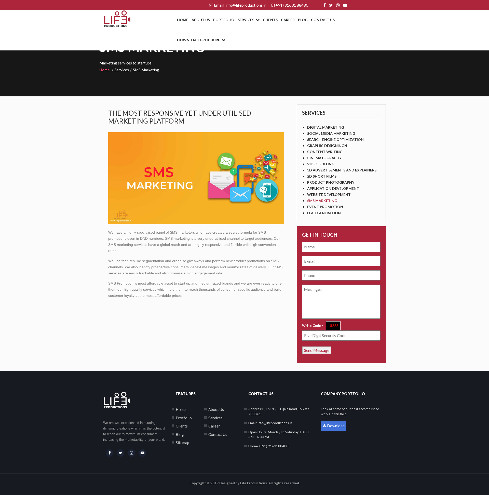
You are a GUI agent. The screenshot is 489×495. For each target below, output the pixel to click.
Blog (180, 434)
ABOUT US (201, 20)
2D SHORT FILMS (321, 176)
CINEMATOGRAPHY (324, 158)
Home (104, 70)
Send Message (316, 350)
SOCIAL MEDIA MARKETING (331, 133)
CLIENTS (270, 20)
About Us (216, 409)
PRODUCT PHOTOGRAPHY (330, 182)
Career (214, 426)
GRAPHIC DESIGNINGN (327, 145)
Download (335, 425)
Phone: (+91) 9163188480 (268, 446)
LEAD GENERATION (324, 213)
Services (215, 418)
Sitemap (182, 442)
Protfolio (184, 418)
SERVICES (246, 20)
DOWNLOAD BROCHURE (199, 40)
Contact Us (217, 434)
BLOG (303, 20)
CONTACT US (323, 20)
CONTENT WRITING (325, 152)
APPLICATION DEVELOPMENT (333, 188)
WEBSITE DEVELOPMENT (329, 194)
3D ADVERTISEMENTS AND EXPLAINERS (341, 170)
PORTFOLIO (223, 20)
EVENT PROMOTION (325, 207)
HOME (182, 20)
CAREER (288, 20)
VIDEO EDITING (320, 164)
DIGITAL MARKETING (325, 127)
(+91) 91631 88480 (291, 5)
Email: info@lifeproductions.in (240, 5)
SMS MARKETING (322, 200)
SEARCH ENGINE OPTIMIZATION (335, 139)
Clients (182, 426)
